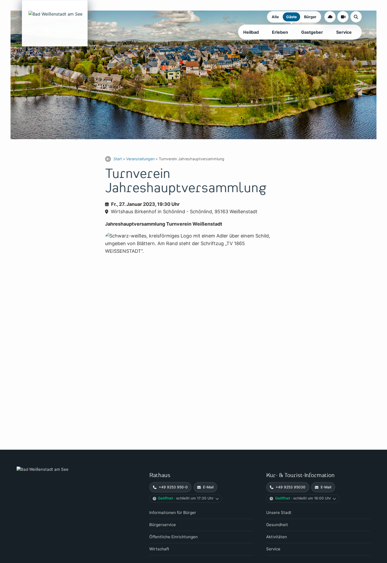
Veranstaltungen (140, 159)
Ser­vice (344, 32)
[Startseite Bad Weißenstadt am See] (69, 470)
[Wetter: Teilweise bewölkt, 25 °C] (330, 16)
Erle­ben (280, 32)
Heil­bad (251, 32)
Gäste (291, 16)
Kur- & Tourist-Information (300, 475)
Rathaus (159, 475)
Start (117, 159)
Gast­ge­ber (312, 32)
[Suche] (356, 16)
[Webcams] (343, 16)
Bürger (310, 16)
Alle (275, 16)
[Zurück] (108, 159)
